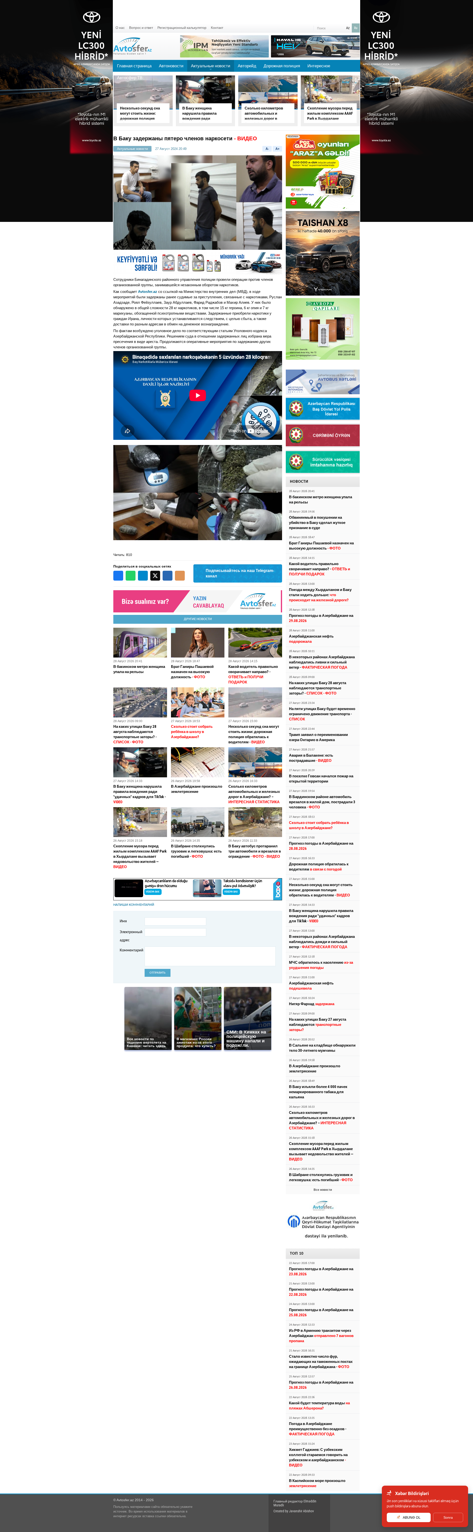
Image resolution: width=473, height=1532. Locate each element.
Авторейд (247, 65)
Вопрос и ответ (141, 28)
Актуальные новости (210, 67)
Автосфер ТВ (129, 77)
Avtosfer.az (147, 291)
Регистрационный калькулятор (181, 28)
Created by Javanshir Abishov (293, 1511)
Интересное (318, 65)
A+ (277, 149)
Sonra (448, 1517)
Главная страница (134, 65)
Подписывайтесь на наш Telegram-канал (240, 573)
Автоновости (171, 65)
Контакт (217, 28)
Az (348, 28)
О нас (120, 28)
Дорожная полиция (282, 65)
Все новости (323, 1190)
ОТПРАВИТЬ (158, 972)
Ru (355, 28)
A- (267, 149)
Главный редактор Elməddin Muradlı (294, 1503)
